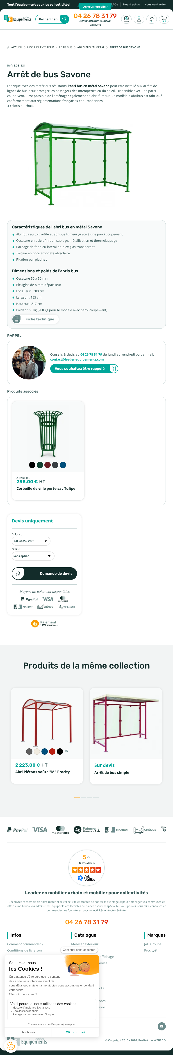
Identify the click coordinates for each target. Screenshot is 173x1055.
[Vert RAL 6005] (40, 465)
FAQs (114, 4)
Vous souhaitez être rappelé (80, 368)
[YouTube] (162, 1026)
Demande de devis (56, 573)
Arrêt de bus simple (111, 772)
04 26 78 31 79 (95, 15)
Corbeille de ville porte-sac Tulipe (45, 488)
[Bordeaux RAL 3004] (47, 465)
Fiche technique (39, 319)
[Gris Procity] (29, 751)
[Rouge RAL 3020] (52, 751)
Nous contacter (155, 4)
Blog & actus (131, 4)
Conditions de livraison (24, 950)
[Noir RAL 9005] (32, 465)
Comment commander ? (25, 944)
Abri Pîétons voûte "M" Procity (42, 772)
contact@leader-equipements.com (77, 359)
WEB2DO (160, 1040)
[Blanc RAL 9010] (37, 751)
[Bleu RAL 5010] (63, 465)
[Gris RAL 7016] (55, 465)
